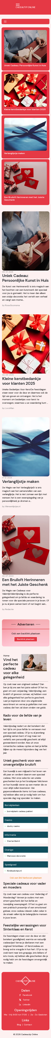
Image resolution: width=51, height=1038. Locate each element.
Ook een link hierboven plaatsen (26, 877)
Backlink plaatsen (25, 639)
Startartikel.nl (13, 841)
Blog (19, 1024)
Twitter (26, 999)
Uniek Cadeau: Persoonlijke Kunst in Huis (25, 278)
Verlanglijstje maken (20, 481)
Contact (27, 1024)
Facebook (27, 995)
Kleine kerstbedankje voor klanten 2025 (21, 381)
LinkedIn (26, 1004)
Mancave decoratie (16, 856)
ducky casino (13, 826)
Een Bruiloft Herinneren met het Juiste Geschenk (25, 582)
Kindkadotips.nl (14, 870)
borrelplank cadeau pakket (20, 811)
